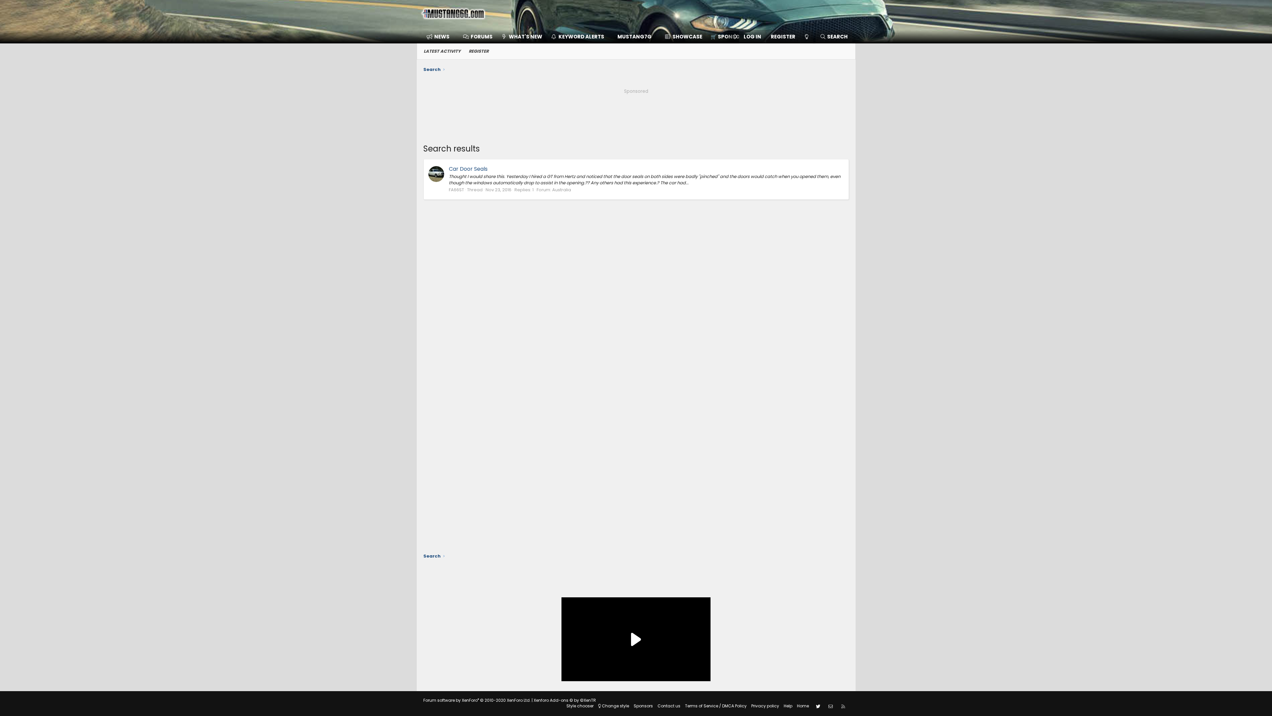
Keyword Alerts (581, 36)
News (442, 36)
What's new (525, 36)
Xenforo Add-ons (565, 700)
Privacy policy (765, 706)
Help (788, 706)
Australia (561, 190)
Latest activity (442, 51)
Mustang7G (634, 36)
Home (803, 706)
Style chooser (580, 706)
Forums (482, 36)
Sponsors (643, 706)
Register (479, 51)
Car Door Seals (468, 169)
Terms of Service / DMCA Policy (716, 706)
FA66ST (456, 190)
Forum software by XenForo (477, 700)
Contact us (669, 706)
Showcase (687, 36)
